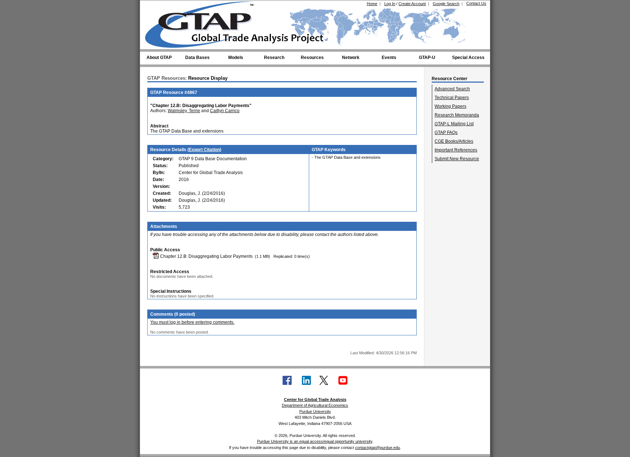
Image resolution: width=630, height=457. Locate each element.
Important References (456, 150)
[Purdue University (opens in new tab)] (156, 6)
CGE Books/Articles (454, 141)
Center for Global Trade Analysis (315, 399)
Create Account (412, 3)
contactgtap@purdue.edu (377, 447)
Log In (389, 3)
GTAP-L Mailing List (454, 123)
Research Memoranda (457, 115)
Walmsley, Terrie (184, 110)
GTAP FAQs (446, 132)
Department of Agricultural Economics (315, 405)
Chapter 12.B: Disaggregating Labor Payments (206, 256)
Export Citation (204, 149)
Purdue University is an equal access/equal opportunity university (314, 441)
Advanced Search (452, 88)
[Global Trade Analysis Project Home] (203, 23)
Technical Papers (452, 97)
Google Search (446, 3)
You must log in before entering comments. (192, 322)
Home (372, 3)
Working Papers (450, 106)
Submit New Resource (457, 158)
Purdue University (315, 411)
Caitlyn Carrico (225, 110)
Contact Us (476, 3)
